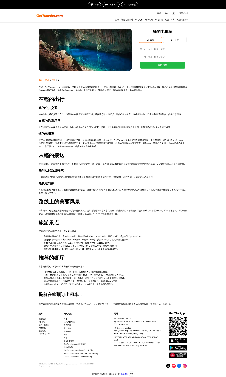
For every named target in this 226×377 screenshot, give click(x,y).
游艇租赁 (42, 331)
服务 (41, 313)
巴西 (53, 80)
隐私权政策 (68, 347)
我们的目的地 (127, 19)
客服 (117, 19)
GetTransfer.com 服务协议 (75, 344)
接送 (40, 80)
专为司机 (139, 19)
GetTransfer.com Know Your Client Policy (81, 353)
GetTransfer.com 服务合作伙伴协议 (78, 350)
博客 (172, 19)
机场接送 (42, 319)
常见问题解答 (182, 19)
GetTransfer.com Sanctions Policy (78, 356)
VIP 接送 (42, 322)
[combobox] (164, 50)
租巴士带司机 (44, 325)
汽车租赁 (42, 328)
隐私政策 (124, 374)
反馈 (167, 19)
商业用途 (149, 19)
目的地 (46, 80)
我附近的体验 (44, 333)
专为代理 (159, 19)
